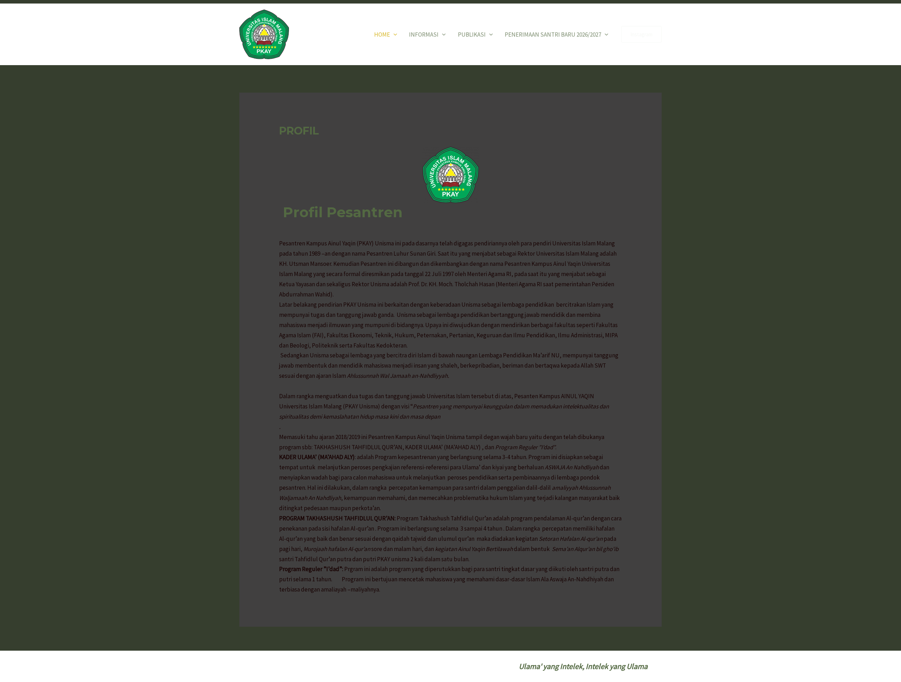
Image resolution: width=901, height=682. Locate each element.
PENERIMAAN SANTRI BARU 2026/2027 (553, 34)
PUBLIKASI (472, 34)
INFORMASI (424, 34)
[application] (393, 34)
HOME (382, 34)
